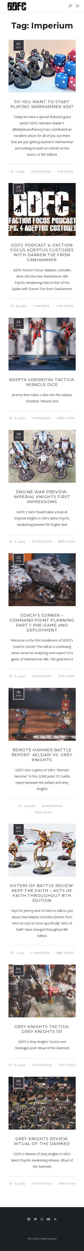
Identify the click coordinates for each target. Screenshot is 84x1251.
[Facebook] (29, 1219)
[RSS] (55, 1219)
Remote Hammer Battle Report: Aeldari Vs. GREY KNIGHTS (42, 755)
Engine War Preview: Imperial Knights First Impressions (42, 497)
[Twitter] (35, 1219)
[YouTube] (49, 1219)
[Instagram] (42, 1219)
